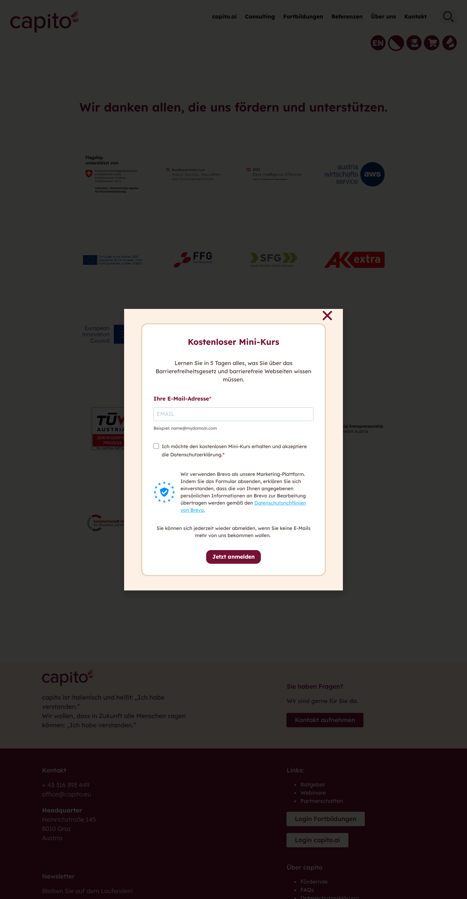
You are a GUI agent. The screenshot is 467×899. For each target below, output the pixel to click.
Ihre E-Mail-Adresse (181, 398)
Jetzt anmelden (233, 556)
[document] (233, 449)
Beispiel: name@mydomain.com (185, 428)
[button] (327, 315)
